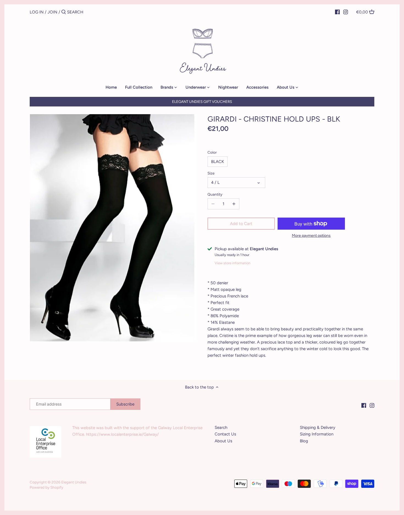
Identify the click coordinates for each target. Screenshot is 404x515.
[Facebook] (337, 12)
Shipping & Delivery (317, 427)
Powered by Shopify (46, 487)
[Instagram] (345, 12)
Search (221, 427)
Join (52, 12)
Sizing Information (316, 434)
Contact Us (225, 434)
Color (212, 152)
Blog (304, 440)
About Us (223, 440)
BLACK (217, 161)
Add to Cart (241, 223)
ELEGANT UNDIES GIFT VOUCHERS (202, 101)
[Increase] (234, 204)
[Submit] (63, 12)
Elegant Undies (73, 482)
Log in (37, 12)
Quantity (214, 194)
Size (210, 173)
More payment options (311, 235)
